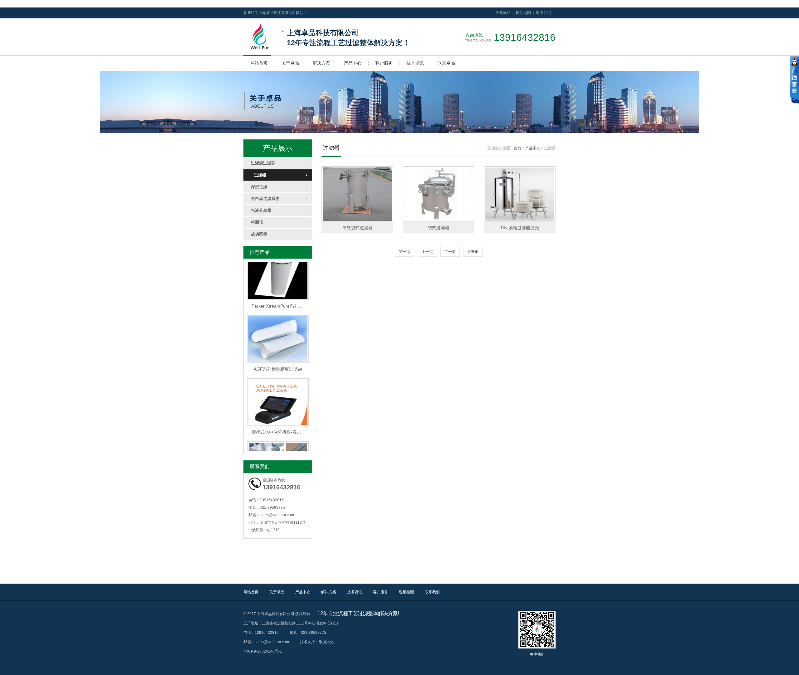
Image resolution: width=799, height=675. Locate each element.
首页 (517, 148)
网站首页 (259, 63)
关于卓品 (290, 63)
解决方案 (321, 63)
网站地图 (523, 13)
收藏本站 (503, 13)
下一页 (450, 252)
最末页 (472, 252)
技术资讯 (415, 63)
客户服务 (384, 63)
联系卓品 (446, 63)
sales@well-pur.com (277, 515)
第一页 (404, 252)
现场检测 (406, 592)
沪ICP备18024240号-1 (262, 651)
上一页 (427, 252)
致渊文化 (326, 642)
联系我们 (543, 13)
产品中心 (352, 63)
